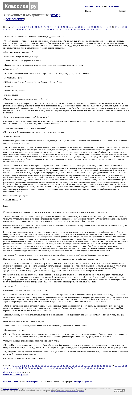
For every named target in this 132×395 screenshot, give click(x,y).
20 (64, 27)
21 (67, 27)
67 (85, 29)
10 (33, 27)
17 (54, 27)
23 (73, 27)
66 (82, 29)
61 (66, 29)
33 (104, 27)
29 (92, 27)
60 (63, 29)
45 (17, 29)
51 (35, 29)
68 (88, 29)
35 (110, 27)
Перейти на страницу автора (15, 374)
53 (41, 29)
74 (106, 29)
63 (72, 29)
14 (45, 27)
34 (107, 27)
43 (10, 29)
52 (38, 29)
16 (51, 27)
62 (69, 29)
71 (97, 29)
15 (48, 27)
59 (60, 29)
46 (20, 29)
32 (101, 27)
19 (61, 27)
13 (42, 27)
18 (58, 27)
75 (109, 29)
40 (126, 27)
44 (14, 29)
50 (32, 29)
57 (54, 29)
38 (119, 27)
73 (103, 29)
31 (98, 27)
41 (4, 29)
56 (51, 29)
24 (76, 27)
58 (57, 29)
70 (94, 29)
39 (123, 27)
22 (70, 27)
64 (75, 29)
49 (29, 29)
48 (26, 29)
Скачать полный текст (13, 372)
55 (48, 29)
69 (91, 29)
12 (39, 27)
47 (23, 29)
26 (82, 27)
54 (44, 29)
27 (85, 27)
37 (116, 27)
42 (7, 29)
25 (79, 27)
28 (89, 27)
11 (36, 27)
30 (95, 27)
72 (100, 29)
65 (78, 29)
